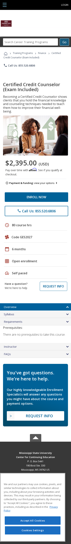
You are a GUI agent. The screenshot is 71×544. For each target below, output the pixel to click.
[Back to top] (35, 452)
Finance (42, 53)
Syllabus (9, 314)
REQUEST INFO (53, 286)
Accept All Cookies (32, 520)
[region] (32, 507)
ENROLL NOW (36, 197)
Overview (10, 307)
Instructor (10, 346)
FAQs (7, 354)
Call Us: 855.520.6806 (19, 65)
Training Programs (23, 53)
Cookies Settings (33, 530)
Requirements (13, 321)
